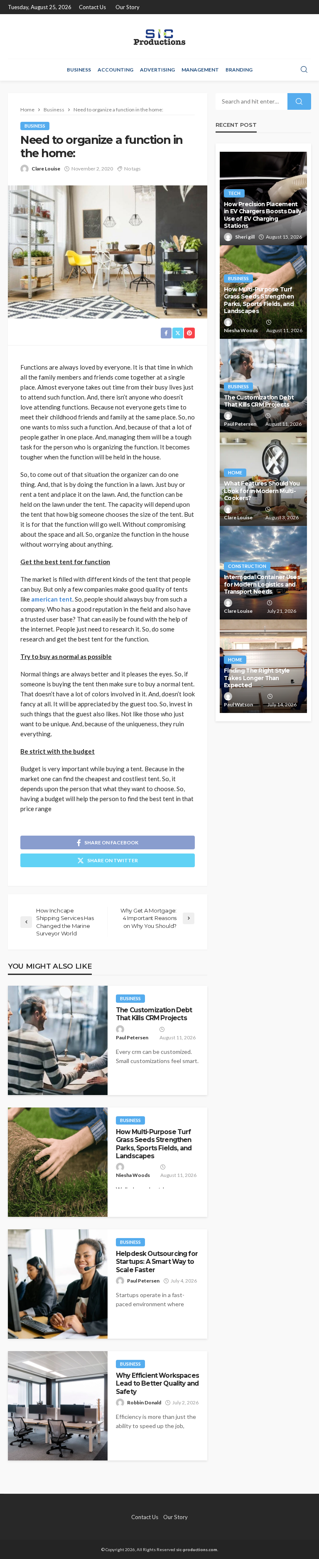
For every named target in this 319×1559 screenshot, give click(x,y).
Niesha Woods (133, 1175)
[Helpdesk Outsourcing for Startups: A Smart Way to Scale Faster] (58, 1284)
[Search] (304, 70)
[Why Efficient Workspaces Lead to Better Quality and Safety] (58, 1405)
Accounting (115, 70)
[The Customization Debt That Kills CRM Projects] (58, 1040)
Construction (247, 566)
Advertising (157, 70)
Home (235, 472)
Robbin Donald (144, 1402)
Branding (239, 70)
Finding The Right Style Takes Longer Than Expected (257, 677)
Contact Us (92, 7)
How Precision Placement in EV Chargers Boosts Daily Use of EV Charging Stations (263, 215)
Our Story (127, 7)
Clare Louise (46, 168)
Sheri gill (245, 237)
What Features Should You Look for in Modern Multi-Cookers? (262, 490)
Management (200, 70)
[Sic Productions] (159, 36)
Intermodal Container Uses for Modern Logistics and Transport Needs (262, 584)
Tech (234, 193)
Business (79, 70)
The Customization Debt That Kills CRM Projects (154, 1014)
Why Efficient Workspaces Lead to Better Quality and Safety (157, 1384)
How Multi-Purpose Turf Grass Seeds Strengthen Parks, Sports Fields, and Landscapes (153, 1144)
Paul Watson (238, 704)
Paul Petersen (132, 1037)
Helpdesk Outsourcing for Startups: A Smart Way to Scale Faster (157, 1262)
